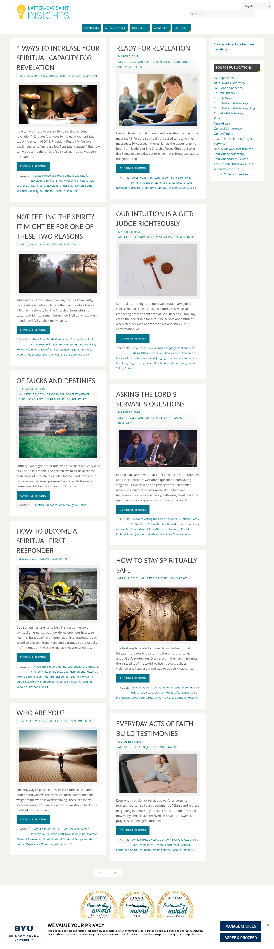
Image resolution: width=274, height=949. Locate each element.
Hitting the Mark (85, 344)
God (66, 671)
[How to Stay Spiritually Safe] (158, 614)
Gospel (143, 529)
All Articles (50, 75)
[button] (268, 925)
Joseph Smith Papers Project (234, 139)
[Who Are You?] (58, 756)
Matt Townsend (68, 834)
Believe (49, 180)
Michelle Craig (25, 185)
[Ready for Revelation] (158, 100)
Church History (224, 93)
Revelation (89, 75)
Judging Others (165, 358)
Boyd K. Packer (141, 687)
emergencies (39, 671)
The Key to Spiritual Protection (180, 697)
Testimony (144, 850)
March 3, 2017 (128, 56)
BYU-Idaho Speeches (228, 88)
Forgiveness (66, 344)
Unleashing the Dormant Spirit (70, 354)
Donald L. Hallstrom (179, 524)
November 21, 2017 (31, 721)
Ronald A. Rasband (28, 687)
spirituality (46, 191)
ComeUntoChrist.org (228, 113)
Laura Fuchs (49, 834)
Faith (64, 75)
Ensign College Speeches (231, 174)
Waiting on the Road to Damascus (173, 850)
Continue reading (33, 166)
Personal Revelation (48, 185)
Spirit (88, 185)
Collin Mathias (157, 524)
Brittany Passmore (67, 180)
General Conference (166, 177)
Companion (62, 339)
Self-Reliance (184, 237)
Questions (140, 534)
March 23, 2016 (129, 412)
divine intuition (160, 353)
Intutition (149, 358)
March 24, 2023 (129, 231)
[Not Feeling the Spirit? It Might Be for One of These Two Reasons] (58, 273)
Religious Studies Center (231, 159)
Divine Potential (81, 721)
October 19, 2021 (130, 741)
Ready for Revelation (153, 48)
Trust (57, 191)
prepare (135, 187)
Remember (35, 839)
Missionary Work (169, 417)
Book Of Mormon (51, 394)
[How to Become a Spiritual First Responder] (58, 594)
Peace (149, 363)
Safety (120, 368)
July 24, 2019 (27, 244)
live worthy (32, 681)
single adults (156, 534)
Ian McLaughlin (68, 505)
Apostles (137, 177)
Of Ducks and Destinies (55, 381)
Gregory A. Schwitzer (129, 358)
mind (82, 834)
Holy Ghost (86, 180)
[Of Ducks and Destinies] (58, 432)
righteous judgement (182, 363)
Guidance (51, 505)
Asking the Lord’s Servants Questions (167, 519)
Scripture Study (58, 399)
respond (86, 681)
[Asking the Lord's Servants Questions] (158, 448)
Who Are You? (40, 713)
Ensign (148, 177)
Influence (51, 349)
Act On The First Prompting (49, 666)
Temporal (47, 844)
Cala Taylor (139, 348)
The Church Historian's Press (234, 164)
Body (36, 829)
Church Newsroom (227, 98)
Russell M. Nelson (73, 185)
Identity (36, 834)
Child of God (48, 829)
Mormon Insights (69, 349)
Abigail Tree (139, 839)
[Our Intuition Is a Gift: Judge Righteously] (158, 270)
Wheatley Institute (226, 169)
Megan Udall (188, 692)
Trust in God (70, 191)
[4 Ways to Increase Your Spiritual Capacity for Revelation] (58, 104)
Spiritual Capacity (27, 191)
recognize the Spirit (68, 681)
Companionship (81, 339)
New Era (86, 349)
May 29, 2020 (27, 558)
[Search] (250, 14)
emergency (55, 671)
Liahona (160, 182)
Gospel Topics (224, 134)
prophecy (148, 187)
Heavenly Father (79, 829)
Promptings (47, 681)
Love (130, 534)
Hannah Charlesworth (83, 671)
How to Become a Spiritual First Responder (46, 541)
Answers (137, 519)
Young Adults (181, 534)
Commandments (162, 687)
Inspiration (147, 182)
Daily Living (146, 61)
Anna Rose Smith (43, 339)
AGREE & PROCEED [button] (241, 937)
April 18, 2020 (127, 578)
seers (184, 187)
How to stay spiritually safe (162, 692)
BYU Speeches (224, 78)
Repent (20, 354)
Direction (38, 505)
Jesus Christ (155, 747)
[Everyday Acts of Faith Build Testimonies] (158, 773)
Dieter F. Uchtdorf (160, 839)
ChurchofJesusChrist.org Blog (234, 108)
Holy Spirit (37, 349)
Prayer (74, 75)
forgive (53, 344)
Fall (59, 829)
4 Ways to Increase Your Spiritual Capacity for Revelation (58, 58)
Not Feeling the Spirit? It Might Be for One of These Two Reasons (55, 227)
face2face (132, 529)
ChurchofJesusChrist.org (83, 666)
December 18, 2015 (31, 389)
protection (122, 697)
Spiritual (56, 839)
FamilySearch (223, 123)
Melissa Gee (173, 182)
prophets (160, 187)
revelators (174, 187)
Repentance (34, 354)
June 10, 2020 (27, 75)
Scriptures (136, 67)
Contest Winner (77, 394)
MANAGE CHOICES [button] (240, 926)
